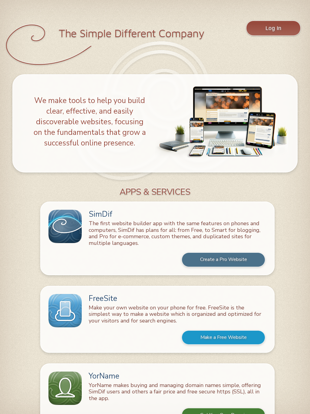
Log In (273, 28)
